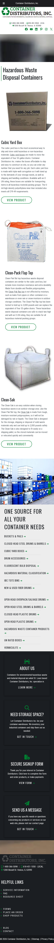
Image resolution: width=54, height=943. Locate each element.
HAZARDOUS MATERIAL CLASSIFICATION (25, 573)
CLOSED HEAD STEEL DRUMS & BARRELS (25, 543)
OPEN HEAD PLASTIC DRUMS (19, 621)
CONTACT (8, 931)
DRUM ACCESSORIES (14, 558)
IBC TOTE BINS (12, 580)
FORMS (7, 909)
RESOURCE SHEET (13, 896)
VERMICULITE (11, 647)
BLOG (6, 928)
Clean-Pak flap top (17, 291)
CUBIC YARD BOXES (14, 551)
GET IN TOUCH (25, 736)
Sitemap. (36, 939)
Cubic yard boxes (17, 154)
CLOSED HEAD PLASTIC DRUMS (20, 614)
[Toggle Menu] (3, 3)
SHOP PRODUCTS (13, 915)
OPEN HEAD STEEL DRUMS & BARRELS (23, 607)
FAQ (5, 893)
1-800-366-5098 (17, 23)
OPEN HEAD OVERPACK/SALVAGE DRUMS (25, 599)
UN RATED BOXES (13, 640)
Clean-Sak (25, 412)
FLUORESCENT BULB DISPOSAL (20, 565)
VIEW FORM (25, 783)
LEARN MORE (25, 687)
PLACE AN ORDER (13, 912)
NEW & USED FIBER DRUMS (18, 588)
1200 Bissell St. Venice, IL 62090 (27, 25)
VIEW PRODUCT (16, 200)
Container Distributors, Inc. (27, 3)
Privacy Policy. (47, 939)
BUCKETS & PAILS (13, 536)
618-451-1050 (33, 23)
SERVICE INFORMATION (16, 890)
